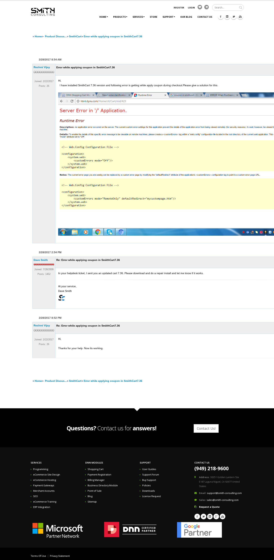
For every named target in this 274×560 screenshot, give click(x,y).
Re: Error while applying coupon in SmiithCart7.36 (88, 259)
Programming (40, 469)
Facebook (220, 16)
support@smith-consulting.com (224, 493)
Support (168, 16)
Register (179, 7)
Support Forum (150, 474)
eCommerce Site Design (46, 474)
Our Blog (186, 16)
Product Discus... (55, 36)
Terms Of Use (38, 556)
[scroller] (267, 555)
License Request (151, 496)
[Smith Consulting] (43, 11)
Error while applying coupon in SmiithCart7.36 (113, 36)
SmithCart (75, 36)
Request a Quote (209, 506)
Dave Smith (41, 259)
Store (153, 16)
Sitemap (92, 501)
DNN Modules (94, 462)
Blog (90, 496)
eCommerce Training (44, 501)
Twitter (234, 16)
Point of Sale (95, 490)
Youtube (240, 16)
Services (138, 16)
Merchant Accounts (44, 490)
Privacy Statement (60, 556)
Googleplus (216, 516)
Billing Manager (96, 480)
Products (119, 16)
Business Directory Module (103, 485)
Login (191, 7)
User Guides (149, 469)
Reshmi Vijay (42, 67)
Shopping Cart (95, 469)
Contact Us (204, 16)
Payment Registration (99, 474)
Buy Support (149, 480)
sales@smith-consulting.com (223, 500)
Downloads (148, 490)
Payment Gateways (43, 485)
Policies (146, 485)
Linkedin (227, 16)
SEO (35, 496)
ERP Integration (41, 507)
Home (102, 16)
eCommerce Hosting (44, 480)
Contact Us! (206, 428)
